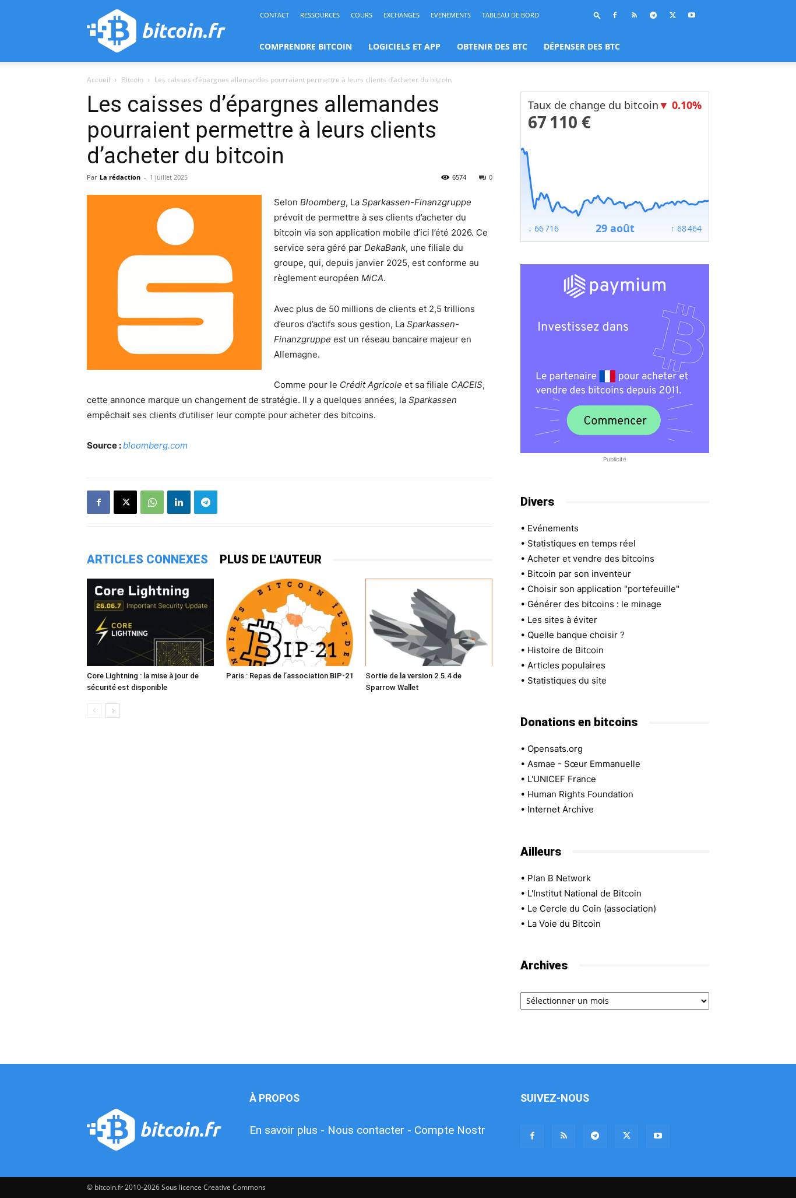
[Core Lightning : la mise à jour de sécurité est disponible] (150, 622)
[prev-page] (94, 710)
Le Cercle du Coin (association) (591, 908)
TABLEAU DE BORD (510, 14)
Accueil (98, 80)
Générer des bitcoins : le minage (594, 603)
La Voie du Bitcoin (564, 923)
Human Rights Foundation (580, 794)
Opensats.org (555, 748)
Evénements (553, 528)
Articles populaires (566, 665)
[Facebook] (615, 15)
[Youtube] (691, 15)
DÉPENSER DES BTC (582, 46)
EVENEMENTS (451, 14)
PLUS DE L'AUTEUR (271, 559)
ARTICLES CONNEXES (147, 559)
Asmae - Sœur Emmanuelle (583, 763)
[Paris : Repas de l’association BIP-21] (289, 622)
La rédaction (120, 177)
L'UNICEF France (561, 778)
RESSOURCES (320, 14)
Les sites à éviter (562, 619)
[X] (672, 15)
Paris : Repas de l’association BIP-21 (289, 675)
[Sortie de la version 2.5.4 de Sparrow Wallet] (428, 622)
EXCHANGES (401, 14)
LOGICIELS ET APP (404, 46)
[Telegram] (653, 15)
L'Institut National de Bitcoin (584, 893)
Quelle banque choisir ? (576, 634)
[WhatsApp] (152, 502)
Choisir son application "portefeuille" (603, 588)
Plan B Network (559, 878)
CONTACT (274, 14)
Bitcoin (132, 80)
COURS (361, 14)
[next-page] (112, 710)
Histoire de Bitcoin (565, 650)
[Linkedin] (179, 502)
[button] (597, 14)
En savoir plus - (287, 1130)
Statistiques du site (567, 680)
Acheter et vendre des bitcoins (590, 558)
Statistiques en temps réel (581, 543)
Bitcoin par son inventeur (579, 573)
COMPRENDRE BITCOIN (305, 46)
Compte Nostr (449, 1130)
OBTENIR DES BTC (492, 46)
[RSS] (634, 15)
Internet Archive (560, 809)
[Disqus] (289, 892)
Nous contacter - (369, 1130)
